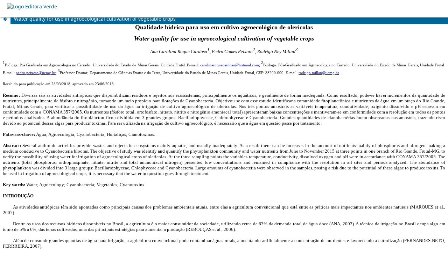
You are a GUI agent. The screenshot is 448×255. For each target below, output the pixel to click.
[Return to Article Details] (5, 19)
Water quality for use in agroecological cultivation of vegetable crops (95, 18)
